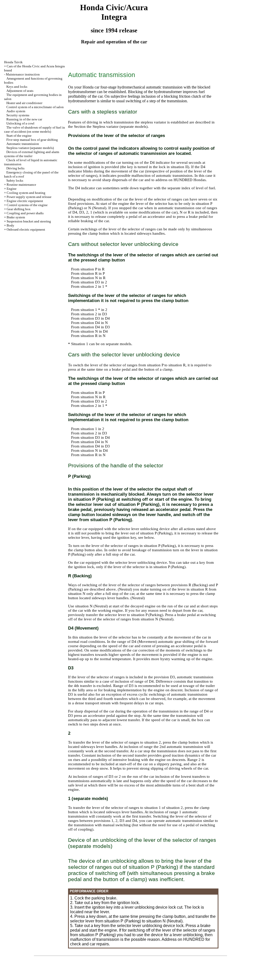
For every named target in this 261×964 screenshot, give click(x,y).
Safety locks (14, 180)
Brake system (16, 217)
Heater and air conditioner (24, 103)
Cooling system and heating (26, 193)
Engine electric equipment (25, 201)
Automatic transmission (22, 144)
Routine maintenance (21, 184)
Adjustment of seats (19, 91)
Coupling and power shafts (25, 213)
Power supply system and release (29, 197)
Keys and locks (16, 87)
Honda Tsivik (13, 62)
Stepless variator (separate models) (30, 148)
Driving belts (15, 168)
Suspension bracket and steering (29, 221)
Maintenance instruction (23, 74)
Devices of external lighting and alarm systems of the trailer (31, 154)
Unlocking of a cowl (20, 123)
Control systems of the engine (27, 205)
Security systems (17, 115)
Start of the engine (19, 135)
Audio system (15, 111)
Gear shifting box (19, 209)
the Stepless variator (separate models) (117, 126)
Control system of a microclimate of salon (35, 107)
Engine (12, 189)
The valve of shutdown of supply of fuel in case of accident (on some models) (34, 129)
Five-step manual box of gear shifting (32, 140)
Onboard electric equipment (26, 229)
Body (10, 225)
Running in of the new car (24, 119)
